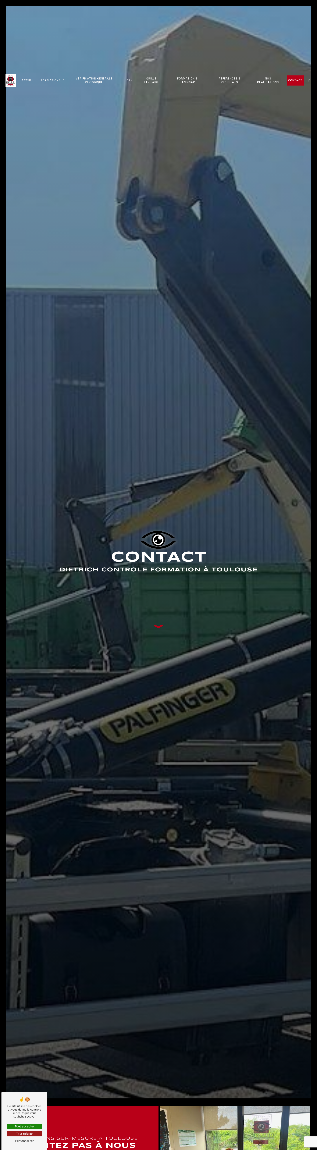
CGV (130, 80)
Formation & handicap (187, 80)
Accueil (28, 80)
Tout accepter (24, 1126)
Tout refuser (24, 1133)
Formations (51, 80)
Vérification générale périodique (94, 80)
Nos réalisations (268, 80)
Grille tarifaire (151, 80)
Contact (295, 80)
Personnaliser (24, 1141)
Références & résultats (230, 80)
